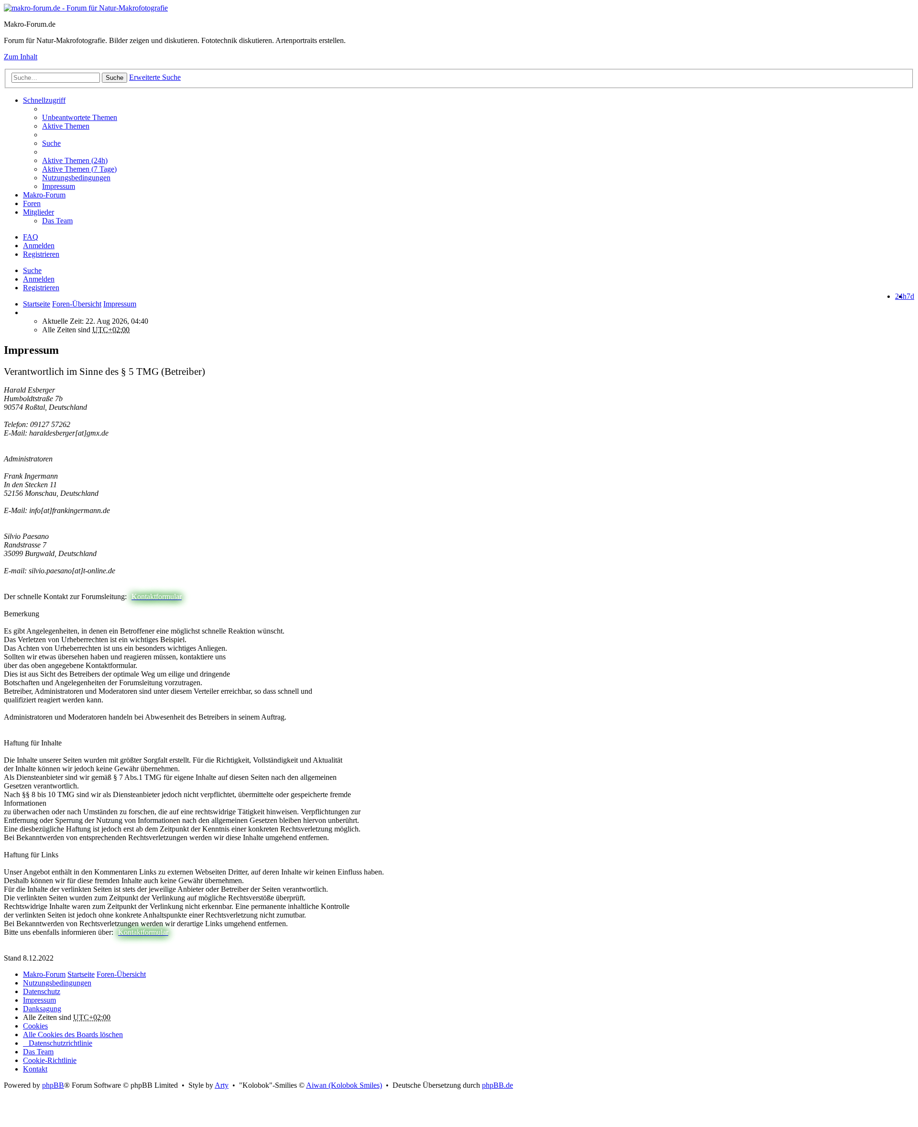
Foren (32, 203)
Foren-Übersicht (121, 974)
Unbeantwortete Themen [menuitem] (79, 117)
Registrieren (41, 288)
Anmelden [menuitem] (39, 245)
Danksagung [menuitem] (42, 1009)
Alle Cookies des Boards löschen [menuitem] (73, 1034)
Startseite (36, 304)
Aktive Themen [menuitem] (65, 126)
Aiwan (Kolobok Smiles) (344, 1085)
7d (910, 296)
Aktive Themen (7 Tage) (79, 169)
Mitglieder (38, 212)
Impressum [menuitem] (58, 186)
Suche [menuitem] (51, 143)
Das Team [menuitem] (57, 221)
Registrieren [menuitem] (41, 254)
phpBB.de (497, 1085)
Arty (222, 1085)
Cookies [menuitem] (35, 1026)
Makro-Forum (44, 195)
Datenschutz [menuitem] (41, 991)
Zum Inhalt (20, 57)
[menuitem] (478, 160)
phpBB (53, 1085)
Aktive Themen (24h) (75, 160)
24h (901, 296)
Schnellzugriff (44, 100)
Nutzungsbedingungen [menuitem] (76, 178)
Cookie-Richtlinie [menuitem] (49, 1060)
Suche (114, 77)
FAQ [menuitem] (30, 237)
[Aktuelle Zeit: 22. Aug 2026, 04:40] (26, 312)
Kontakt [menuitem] (35, 1069)
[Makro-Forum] (86, 8)
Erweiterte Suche (155, 77)
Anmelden (39, 279)
